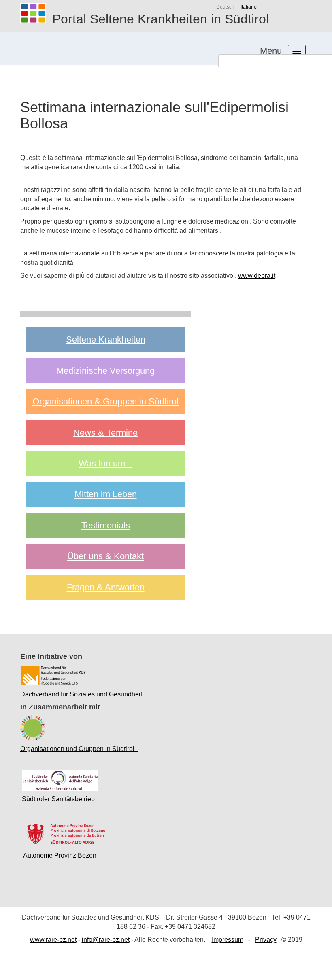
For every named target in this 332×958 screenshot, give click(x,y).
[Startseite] (36, 13)
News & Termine (105, 433)
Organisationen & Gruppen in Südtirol (105, 401)
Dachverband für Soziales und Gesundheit (81, 694)
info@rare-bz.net (106, 939)
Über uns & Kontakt (105, 556)
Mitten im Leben (105, 494)
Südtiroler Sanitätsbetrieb (58, 799)
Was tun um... (105, 463)
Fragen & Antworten (106, 587)
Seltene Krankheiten (105, 339)
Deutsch (225, 7)
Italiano (248, 7)
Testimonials (105, 525)
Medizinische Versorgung (105, 371)
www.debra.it (256, 275)
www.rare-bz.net (53, 939)
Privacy (266, 939)
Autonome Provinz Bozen (59, 855)
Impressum (227, 939)
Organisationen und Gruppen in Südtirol (79, 748)
